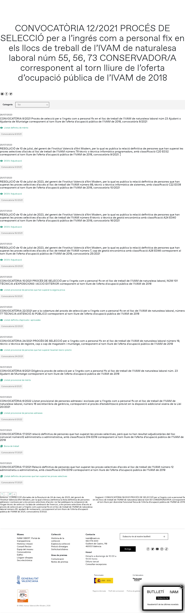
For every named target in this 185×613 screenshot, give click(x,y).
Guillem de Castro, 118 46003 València (96, 545)
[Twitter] (11, 94)
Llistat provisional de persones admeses (23, 413)
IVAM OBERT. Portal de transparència (28, 539)
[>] (14, 494)
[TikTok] (166, 549)
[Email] (2, 94)
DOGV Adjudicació (13, 160)
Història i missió (25, 543)
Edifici (20, 554)
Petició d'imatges (59, 546)
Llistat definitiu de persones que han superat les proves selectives (35, 476)
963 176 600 (92, 541)
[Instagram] (161, 549)
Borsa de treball (11, 446)
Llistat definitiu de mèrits (16, 127)
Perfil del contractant (116, 591)
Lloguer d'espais (25, 557)
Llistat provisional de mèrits (17, 380)
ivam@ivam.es (93, 538)
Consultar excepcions (96, 564)
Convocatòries (24, 552)
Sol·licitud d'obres (59, 549)
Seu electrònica (24, 560)
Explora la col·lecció (60, 543)
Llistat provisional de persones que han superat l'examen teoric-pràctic (38, 350)
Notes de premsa (59, 562)
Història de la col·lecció (57, 539)
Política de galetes (133, 591)
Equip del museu (25, 549)
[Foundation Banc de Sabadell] (137, 579)
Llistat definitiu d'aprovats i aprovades (22, 320)
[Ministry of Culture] (111, 580)
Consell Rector (24, 546)
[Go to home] (23, 579)
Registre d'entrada (99, 591)
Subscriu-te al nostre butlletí (136, 536)
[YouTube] (157, 549)
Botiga (128, 549)
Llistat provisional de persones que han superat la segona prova (34, 290)
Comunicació (57, 559)
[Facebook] (6, 94)
